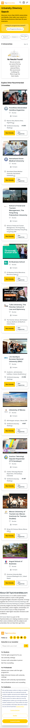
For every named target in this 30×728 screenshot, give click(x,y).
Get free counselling (7, 663)
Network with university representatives (13, 680)
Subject (14, 37)
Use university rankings (8, 657)
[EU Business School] (6, 262)
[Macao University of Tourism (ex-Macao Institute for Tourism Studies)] (6, 512)
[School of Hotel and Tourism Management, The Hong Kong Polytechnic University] (6, 206)
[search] (20, 2)
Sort (25, 44)
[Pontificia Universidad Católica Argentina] (6, 108)
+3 (13, 123)
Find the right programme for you (11, 655)
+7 (25, 374)
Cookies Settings (15, 710)
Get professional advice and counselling (13, 682)
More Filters (24, 36)
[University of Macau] (6, 411)
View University (10, 133)
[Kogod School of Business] (6, 562)
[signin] (23, 2)
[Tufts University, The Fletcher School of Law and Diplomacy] (6, 305)
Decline (15, 715)
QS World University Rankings (17, 601)
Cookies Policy (20, 706)
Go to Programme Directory (14, 29)
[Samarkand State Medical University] (6, 159)
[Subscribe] (26, 645)
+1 (10, 531)
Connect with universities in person (11, 660)
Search (5, 37)
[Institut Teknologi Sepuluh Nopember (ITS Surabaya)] (6, 457)
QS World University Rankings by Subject (12, 603)
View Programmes (21, 133)
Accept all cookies (15, 721)
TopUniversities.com (6, 595)
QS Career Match (5, 617)
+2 (14, 176)
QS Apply (10, 609)
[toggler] (27, 2)
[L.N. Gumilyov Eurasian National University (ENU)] (6, 357)
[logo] (8, 2)
